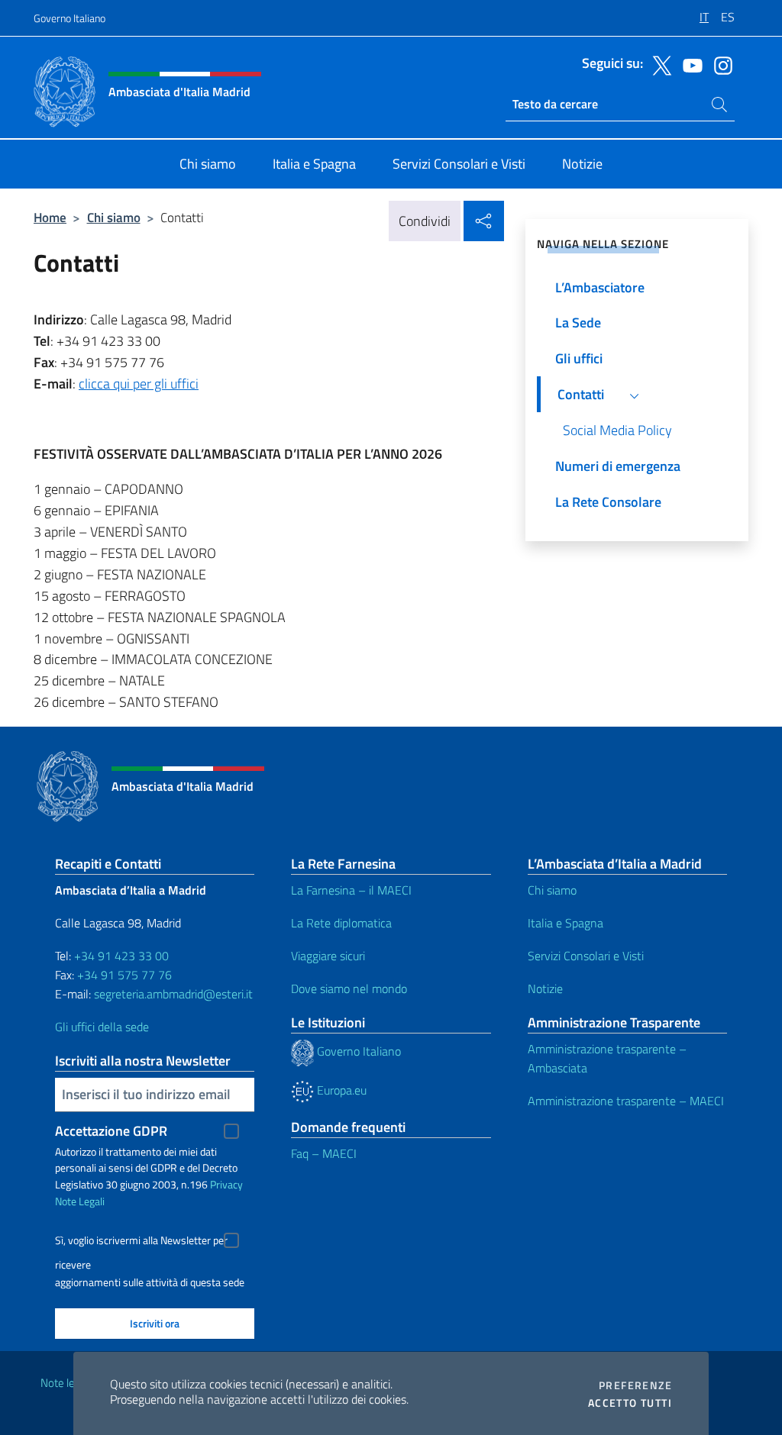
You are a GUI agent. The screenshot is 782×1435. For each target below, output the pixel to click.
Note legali (65, 1382)
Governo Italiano (69, 18)
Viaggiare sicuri (328, 955)
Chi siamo (114, 217)
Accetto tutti (630, 1403)
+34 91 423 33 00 (121, 955)
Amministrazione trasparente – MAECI (626, 1101)
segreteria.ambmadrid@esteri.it (173, 994)
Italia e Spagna (565, 923)
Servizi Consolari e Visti (586, 955)
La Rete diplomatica (341, 923)
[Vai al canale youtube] (689, 64)
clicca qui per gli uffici (139, 383)
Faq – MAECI (324, 1153)
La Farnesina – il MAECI (351, 890)
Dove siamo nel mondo (349, 988)
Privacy (226, 1184)
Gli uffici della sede (102, 1026)
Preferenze (635, 1385)
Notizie (545, 988)
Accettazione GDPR (111, 1131)
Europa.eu (340, 1090)
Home (50, 217)
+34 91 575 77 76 (124, 975)
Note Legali (80, 1201)
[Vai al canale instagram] (719, 64)
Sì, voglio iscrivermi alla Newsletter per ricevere (141, 1242)
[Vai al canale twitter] (658, 64)
